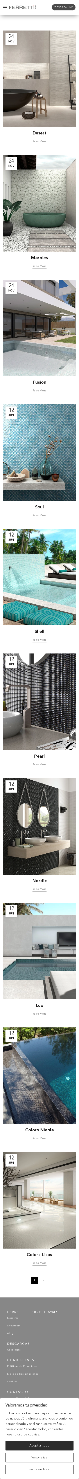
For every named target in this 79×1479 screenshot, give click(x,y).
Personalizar (40, 1457)
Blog (10, 1333)
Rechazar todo (39, 1469)
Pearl (39, 756)
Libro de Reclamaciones (22, 1374)
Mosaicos (45, 19)
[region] (39, 1438)
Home (29, 19)
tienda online (64, 7)
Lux (39, 1005)
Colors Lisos (39, 1254)
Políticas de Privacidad (22, 1366)
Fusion (39, 382)
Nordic (39, 880)
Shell (40, 631)
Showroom (13, 1326)
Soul (39, 507)
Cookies (12, 1382)
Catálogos (14, 1350)
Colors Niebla (39, 1129)
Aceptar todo (39, 1445)
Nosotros (12, 1318)
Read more (39, 141)
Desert (39, 133)
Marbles (39, 257)
